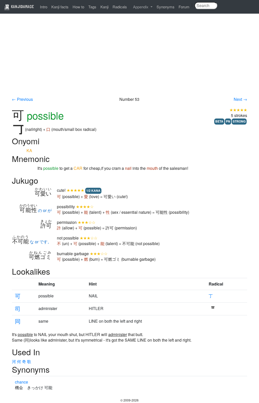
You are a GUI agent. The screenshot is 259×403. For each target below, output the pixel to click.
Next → (240, 99)
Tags (92, 6)
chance (21, 382)
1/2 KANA (93, 190)
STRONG (239, 121)
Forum (184, 6)
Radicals (120, 6)
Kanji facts (60, 6)
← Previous (22, 99)
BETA (219, 121)
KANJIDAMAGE (22, 6)
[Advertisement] (129, 58)
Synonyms (166, 6)
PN (228, 121)
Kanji (104, 6)
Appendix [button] (141, 6)
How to (78, 6)
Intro (43, 6)
